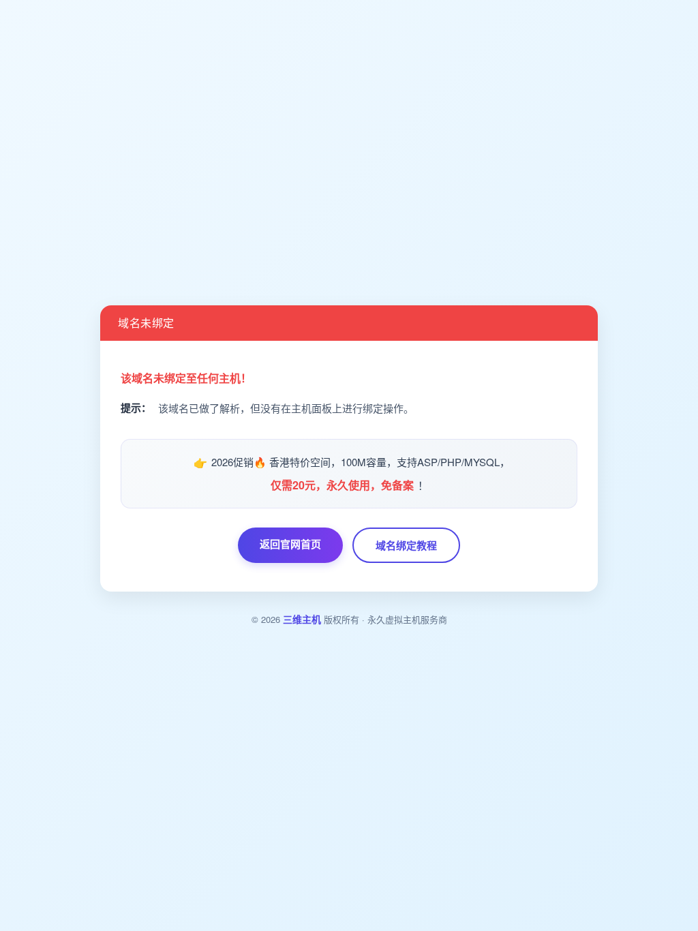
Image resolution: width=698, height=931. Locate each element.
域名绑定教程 (406, 545)
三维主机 (302, 619)
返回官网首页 (290, 543)
